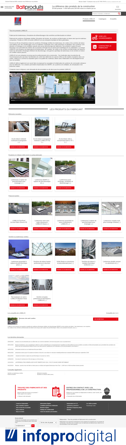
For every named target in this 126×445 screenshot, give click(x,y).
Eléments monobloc (42, 373)
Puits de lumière (12, 374)
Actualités (113, 19)
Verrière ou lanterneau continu (15, 373)
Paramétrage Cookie (91, 405)
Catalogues (102, 19)
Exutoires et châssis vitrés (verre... (45, 374)
